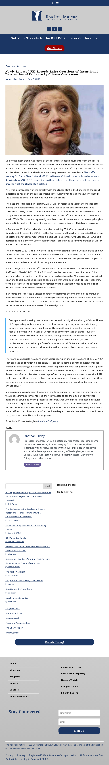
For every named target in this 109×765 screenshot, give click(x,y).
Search (47, 486)
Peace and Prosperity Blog (17, 623)
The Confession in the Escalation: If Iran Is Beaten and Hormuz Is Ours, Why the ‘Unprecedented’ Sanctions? (25, 513)
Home (13, 663)
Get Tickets (54, 48)
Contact (14, 689)
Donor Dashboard (19, 696)
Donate (14, 683)
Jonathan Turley (17, 78)
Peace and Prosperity (73, 673)
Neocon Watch (12, 618)
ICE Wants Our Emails (15, 538)
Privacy (9, 755)
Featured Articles (15, 66)
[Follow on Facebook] (49, 29)
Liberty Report (69, 692)
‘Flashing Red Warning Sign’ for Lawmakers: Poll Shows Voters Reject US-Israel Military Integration (28, 496)
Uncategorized (12, 632)
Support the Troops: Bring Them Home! (24, 580)
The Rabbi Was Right (15, 571)
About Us (15, 670)
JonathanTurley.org (48, 421)
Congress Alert (12, 608)
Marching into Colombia (16, 598)
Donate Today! (54, 642)
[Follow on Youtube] (60, 29)
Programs (15, 676)
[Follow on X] (54, 29)
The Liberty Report (14, 627)
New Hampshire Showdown (18, 589)
